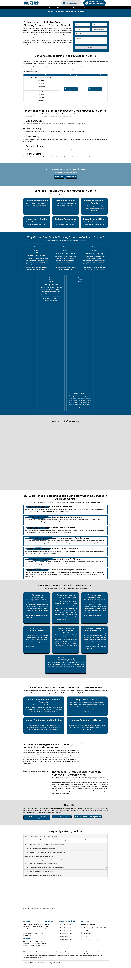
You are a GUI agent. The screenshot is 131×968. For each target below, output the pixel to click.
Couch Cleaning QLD (66, 937)
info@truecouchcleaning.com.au (88, 817)
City (58, 8)
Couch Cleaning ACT (66, 940)
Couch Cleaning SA (65, 931)
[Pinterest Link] (33, 944)
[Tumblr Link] (38, 944)
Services (51, 8)
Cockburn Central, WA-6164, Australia (37, 817)
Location (78, 8)
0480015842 (96, 3)
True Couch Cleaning (41, 963)
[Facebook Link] (26, 944)
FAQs (85, 8)
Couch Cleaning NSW (66, 934)
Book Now (59, 177)
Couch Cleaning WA (66, 928)
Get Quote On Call (71, 89)
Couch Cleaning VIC (66, 925)
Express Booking (73, 3)
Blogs (64, 8)
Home (46, 8)
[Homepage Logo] (31, 3)
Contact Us (70, 8)
